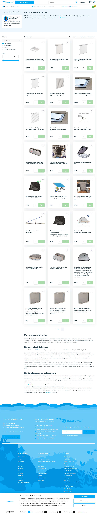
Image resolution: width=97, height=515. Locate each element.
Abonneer (89, 432)
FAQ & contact (22, 457)
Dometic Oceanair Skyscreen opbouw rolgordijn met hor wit (35, 60)
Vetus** (6, 47)
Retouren (20, 473)
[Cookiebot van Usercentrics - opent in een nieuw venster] (9, 512)
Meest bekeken (73, 37)
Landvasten (41, 466)
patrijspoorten (32, 384)
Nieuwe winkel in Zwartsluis (11, 7)
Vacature (20, 464)
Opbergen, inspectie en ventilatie (12, 12)
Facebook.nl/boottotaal (17, 427)
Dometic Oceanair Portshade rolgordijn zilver (34, 94)
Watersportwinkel (42, 473)
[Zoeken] (76, 2)
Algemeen (21, 461)
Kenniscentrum (42, 478)
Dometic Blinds (8, 45)
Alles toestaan (84, 496)
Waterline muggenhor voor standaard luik (58, 231)
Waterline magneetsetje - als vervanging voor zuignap (58, 197)
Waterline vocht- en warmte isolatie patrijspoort (58, 267)
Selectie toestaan (84, 501)
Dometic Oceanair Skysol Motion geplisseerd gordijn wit (35, 128)
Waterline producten (9, 49)
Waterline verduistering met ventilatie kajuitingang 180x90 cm (83, 198)
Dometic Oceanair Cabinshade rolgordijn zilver (83, 60)
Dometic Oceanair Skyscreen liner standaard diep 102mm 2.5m (58, 129)
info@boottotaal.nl (13, 425)
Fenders (40, 464)
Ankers (39, 457)
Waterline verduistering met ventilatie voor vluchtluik (82, 267)
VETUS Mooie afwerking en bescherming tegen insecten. (34, 309)
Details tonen (81, 512)
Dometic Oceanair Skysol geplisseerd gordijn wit (57, 94)
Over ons (20, 480)
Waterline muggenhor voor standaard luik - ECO (34, 197)
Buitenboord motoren (43, 459)
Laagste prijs (82, 37)
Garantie (20, 478)
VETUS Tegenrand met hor (58, 308)
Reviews (20, 459)
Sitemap (40, 475)
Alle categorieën (24, 2)
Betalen (20, 471)
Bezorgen (20, 468)
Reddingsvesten (42, 468)
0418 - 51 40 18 (70, 466)
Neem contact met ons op (11, 437)
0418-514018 (11, 423)
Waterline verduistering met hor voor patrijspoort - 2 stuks (34, 162)
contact (48, 392)
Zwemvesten (41, 471)
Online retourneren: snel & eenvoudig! (43, 7)
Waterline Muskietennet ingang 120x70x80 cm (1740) (82, 231)
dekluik (38, 350)
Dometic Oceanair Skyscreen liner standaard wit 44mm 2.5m (83, 94)
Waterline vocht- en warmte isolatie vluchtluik (34, 267)
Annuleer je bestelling (23, 482)
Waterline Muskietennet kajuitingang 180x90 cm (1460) (59, 162)
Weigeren (84, 505)
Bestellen (20, 466)
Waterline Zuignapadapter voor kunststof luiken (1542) (82, 128)
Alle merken (7, 43)
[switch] (44, 512)
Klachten (20, 475)
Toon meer (63, 18)
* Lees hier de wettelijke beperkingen (70, 435)
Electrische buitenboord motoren (46, 461)
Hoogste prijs (91, 37)
